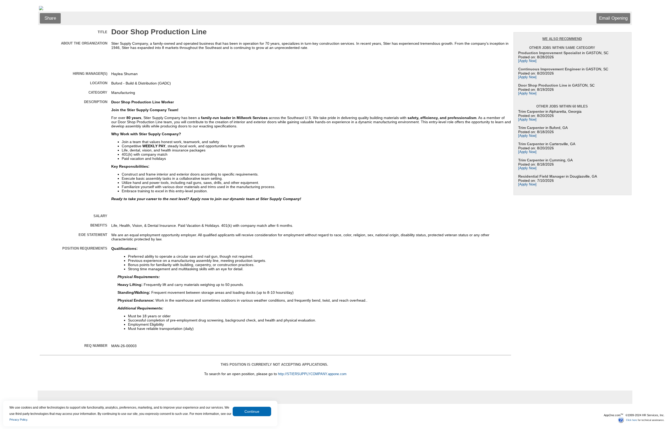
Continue (251, 411)
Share (50, 18)
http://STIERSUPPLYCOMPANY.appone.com (312, 374)
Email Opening (613, 18)
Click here (631, 420)
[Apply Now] (527, 61)
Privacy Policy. (18, 419)
